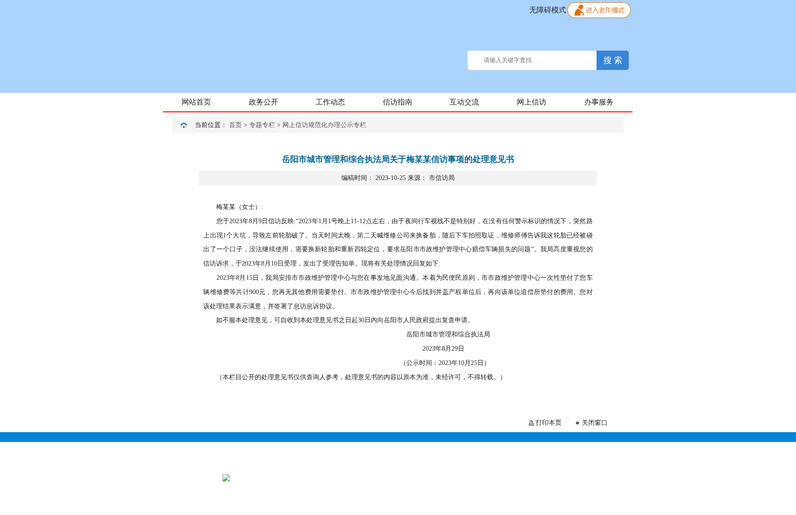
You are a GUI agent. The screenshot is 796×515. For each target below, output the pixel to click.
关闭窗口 (595, 422)
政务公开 (263, 102)
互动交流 (464, 102)
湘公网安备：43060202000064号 (478, 477)
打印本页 (549, 422)
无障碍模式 (547, 10)
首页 (235, 125)
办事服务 (599, 102)
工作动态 (330, 102)
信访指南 (397, 102)
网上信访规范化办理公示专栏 (324, 125)
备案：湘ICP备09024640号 (393, 477)
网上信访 (531, 102)
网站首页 (196, 102)
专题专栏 (262, 125)
